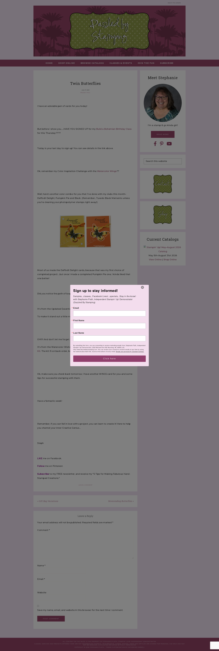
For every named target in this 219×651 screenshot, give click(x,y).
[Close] (142, 287)
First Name (78, 320)
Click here (109, 358)
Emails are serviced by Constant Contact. (130, 351)
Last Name (78, 333)
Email (76, 308)
